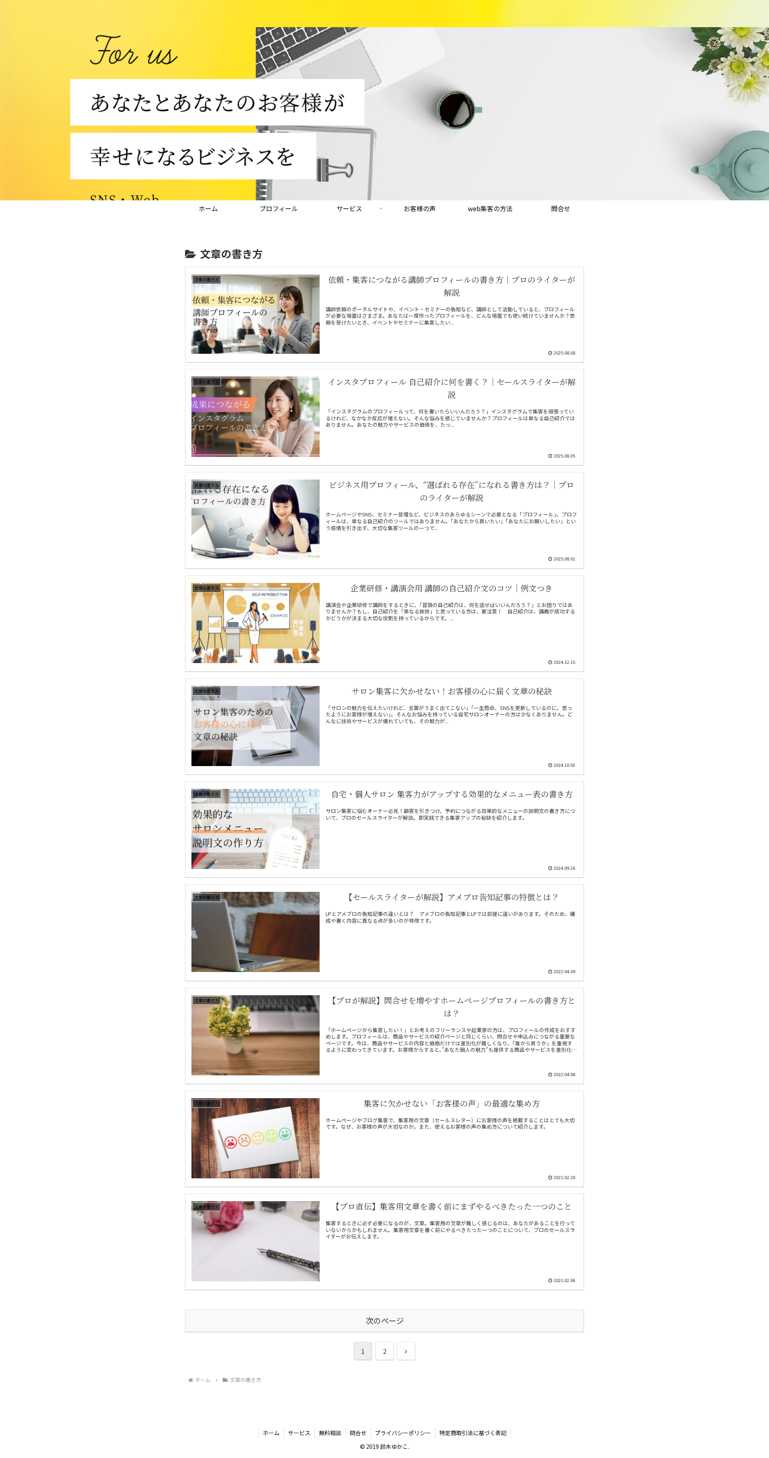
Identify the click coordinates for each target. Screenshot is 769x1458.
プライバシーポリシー (403, 1433)
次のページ (385, 1320)
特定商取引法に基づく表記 (473, 1433)
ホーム (271, 1433)
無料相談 (330, 1433)
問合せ (358, 1433)
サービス (299, 1433)
